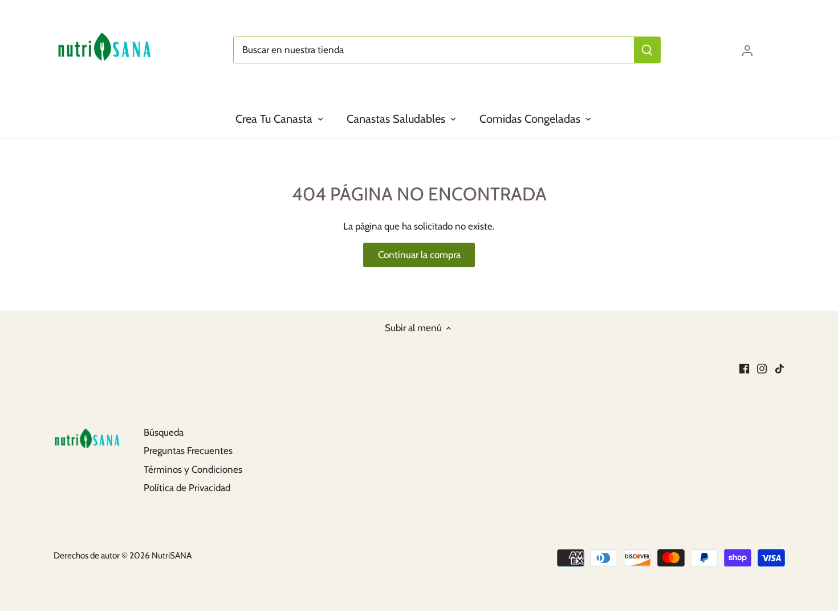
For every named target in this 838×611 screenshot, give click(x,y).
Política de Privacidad (187, 487)
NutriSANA (172, 555)
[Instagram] (762, 368)
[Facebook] (744, 368)
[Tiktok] (779, 368)
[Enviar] (647, 50)
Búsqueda (164, 432)
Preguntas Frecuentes (188, 450)
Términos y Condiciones (193, 469)
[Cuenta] (747, 50)
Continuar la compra (419, 254)
